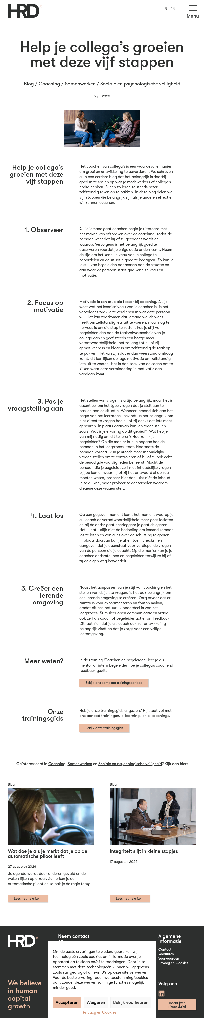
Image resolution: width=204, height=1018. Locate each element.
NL (167, 9)
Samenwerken (80, 84)
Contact (164, 949)
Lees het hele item (28, 898)
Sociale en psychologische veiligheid (140, 84)
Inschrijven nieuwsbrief (177, 1004)
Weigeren (95, 1002)
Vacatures (166, 954)
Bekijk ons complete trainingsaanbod (113, 683)
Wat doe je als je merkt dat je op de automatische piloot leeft (47, 853)
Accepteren (67, 1002)
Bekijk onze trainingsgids (104, 728)
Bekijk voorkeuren (130, 1002)
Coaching (49, 84)
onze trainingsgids (107, 710)
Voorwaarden (168, 958)
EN (172, 9)
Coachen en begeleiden (125, 660)
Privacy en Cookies (99, 1012)
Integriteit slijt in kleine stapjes (144, 851)
